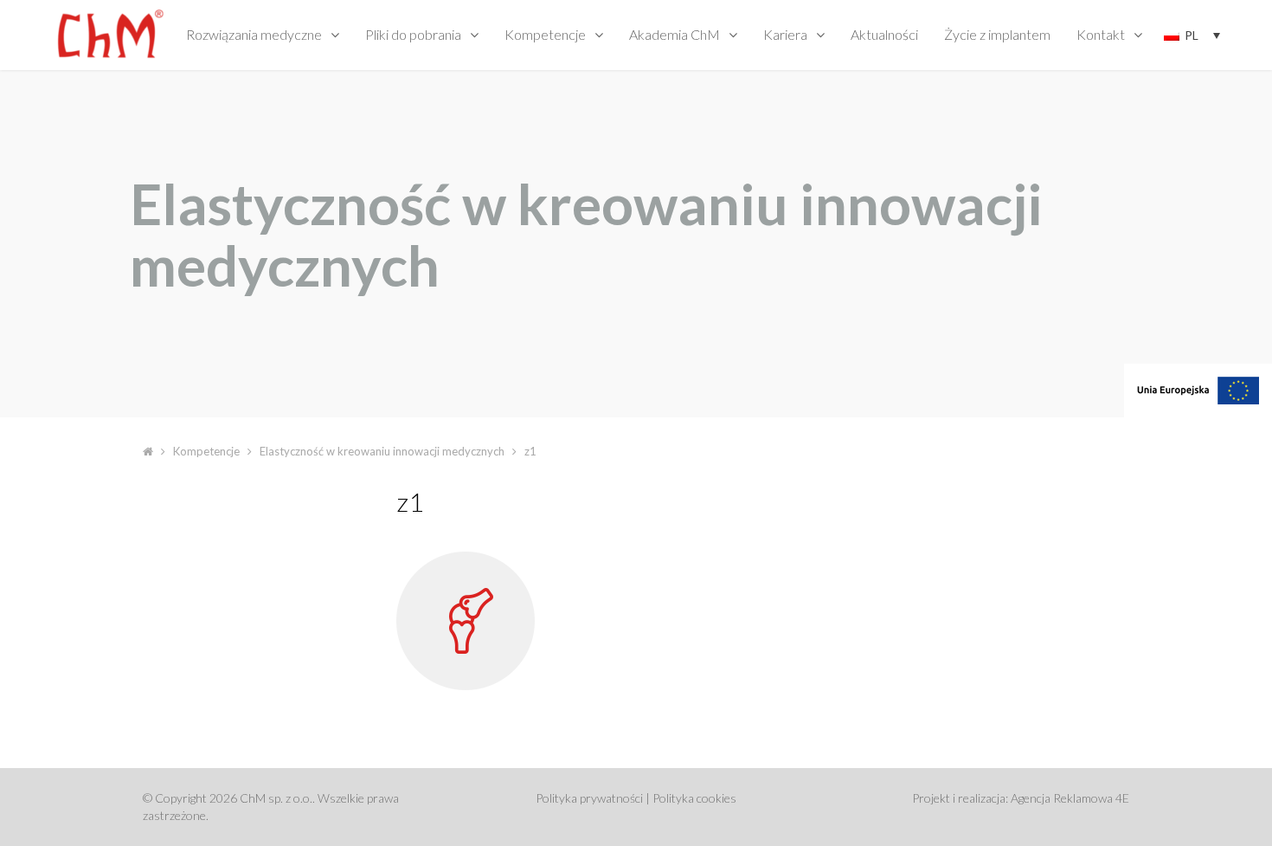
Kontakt (1100, 34)
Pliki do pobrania (413, 34)
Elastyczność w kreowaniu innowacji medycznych (382, 451)
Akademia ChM (674, 34)
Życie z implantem (997, 34)
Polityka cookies (694, 798)
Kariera (785, 34)
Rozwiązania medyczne (254, 34)
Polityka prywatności (589, 798)
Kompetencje (545, 34)
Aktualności (884, 34)
